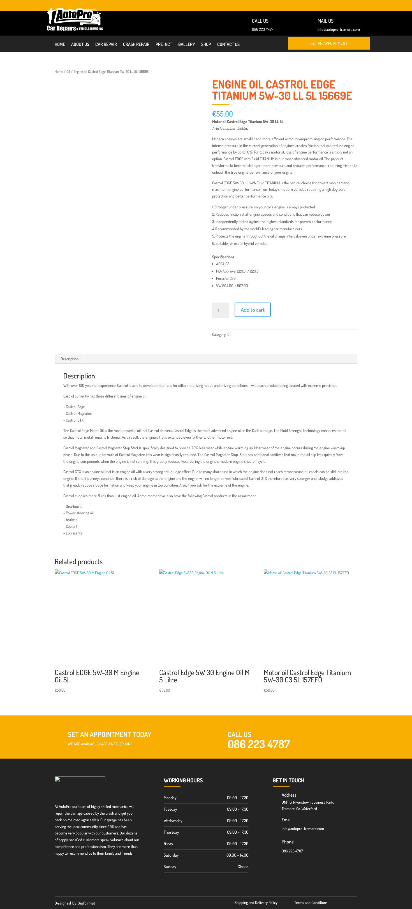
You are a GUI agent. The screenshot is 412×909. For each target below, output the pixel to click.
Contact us (228, 44)
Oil (68, 71)
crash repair (136, 44)
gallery (186, 44)
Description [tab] (69, 358)
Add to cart (253, 309)
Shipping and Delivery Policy (256, 902)
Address (289, 795)
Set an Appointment (329, 43)
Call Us (239, 734)
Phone (288, 842)
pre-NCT (164, 44)
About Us (80, 44)
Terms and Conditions (311, 902)
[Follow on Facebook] (365, 4)
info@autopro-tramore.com (339, 29)
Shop (206, 44)
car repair (106, 44)
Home (60, 44)
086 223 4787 (262, 29)
